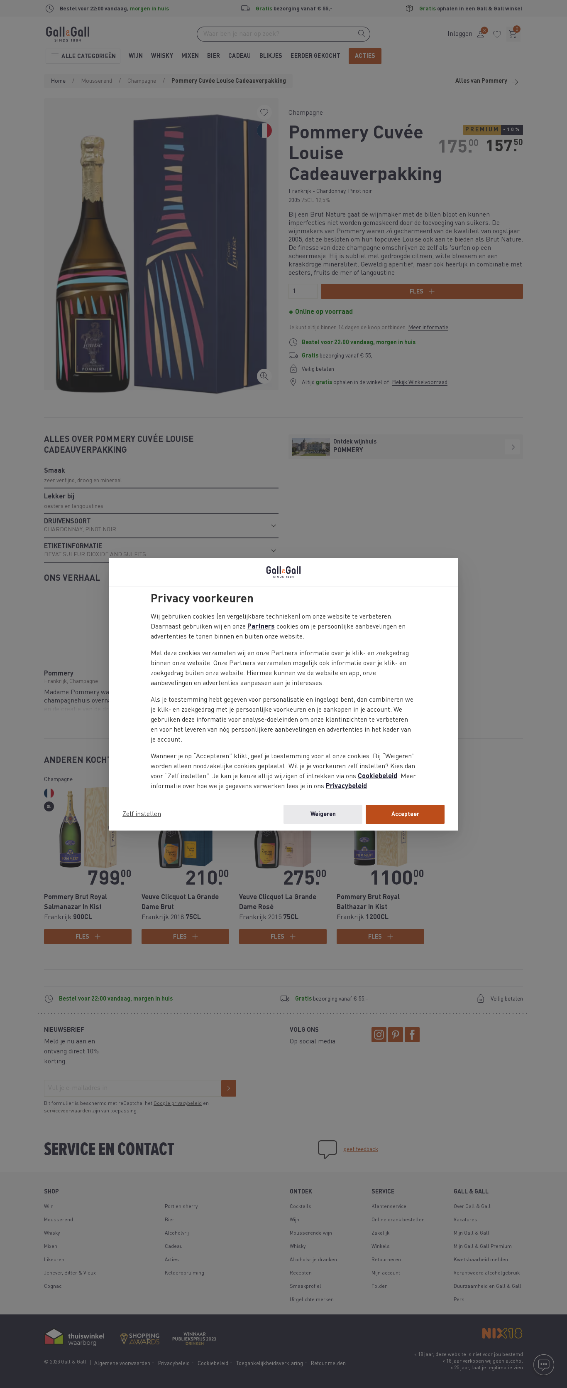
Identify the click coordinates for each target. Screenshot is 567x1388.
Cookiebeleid (377, 776)
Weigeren (323, 814)
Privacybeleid (346, 786)
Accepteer (405, 814)
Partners (261, 627)
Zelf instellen (141, 814)
